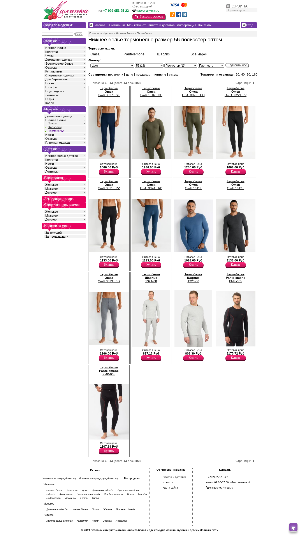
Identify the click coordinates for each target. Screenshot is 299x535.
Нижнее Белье (55, 47)
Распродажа (132, 478)
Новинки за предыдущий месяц (98, 478)
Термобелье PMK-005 (109, 370)
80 (248, 74)
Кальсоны (55, 127)
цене (129, 74)
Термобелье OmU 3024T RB (151, 184)
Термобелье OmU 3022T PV (235, 91)
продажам (143, 74)
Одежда (51, 67)
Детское (51, 149)
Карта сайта (170, 487)
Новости (168, 482)
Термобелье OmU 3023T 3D (109, 277)
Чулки (49, 55)
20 (237, 74)
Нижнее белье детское (61, 155)
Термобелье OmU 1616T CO (151, 91)
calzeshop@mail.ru (147, 10)
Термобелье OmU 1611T (193, 184)
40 (243, 74)
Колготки (51, 51)
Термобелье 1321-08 (151, 277)
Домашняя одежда (58, 59)
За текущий (53, 232)
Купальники (53, 71)
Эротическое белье (59, 63)
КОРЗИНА (239, 6)
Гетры (49, 99)
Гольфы (51, 87)
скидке (173, 74)
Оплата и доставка (174, 477)
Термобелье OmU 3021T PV (109, 184)
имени (118, 74)
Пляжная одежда (57, 142)
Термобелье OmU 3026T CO (193, 91)
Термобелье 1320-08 (193, 277)
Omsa (95, 54)
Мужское (51, 188)
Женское (51, 184)
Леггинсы (51, 95)
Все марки (198, 54)
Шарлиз (163, 54)
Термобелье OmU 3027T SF (109, 91)
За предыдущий (56, 236)
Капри (49, 103)
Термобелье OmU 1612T (235, 184)
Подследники (54, 91)
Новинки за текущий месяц (59, 478)
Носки (49, 83)
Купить (109, 171)
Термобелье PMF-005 (235, 277)
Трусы (52, 123)
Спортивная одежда (59, 75)
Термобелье (56, 130)
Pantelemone (134, 54)
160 (254, 74)
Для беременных (57, 79)
